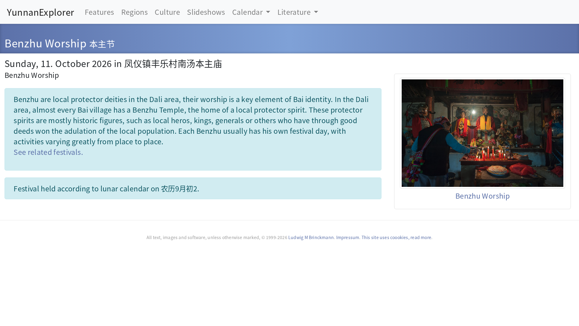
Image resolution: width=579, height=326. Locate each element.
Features (99, 12)
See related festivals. (48, 152)
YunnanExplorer (40, 11)
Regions (134, 12)
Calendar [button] (248, 12)
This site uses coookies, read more (396, 237)
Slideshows (206, 12)
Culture (167, 12)
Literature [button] (294, 12)
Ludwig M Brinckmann (311, 237)
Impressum (347, 237)
